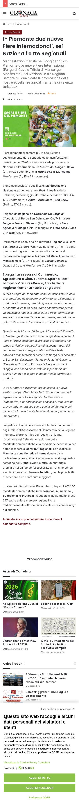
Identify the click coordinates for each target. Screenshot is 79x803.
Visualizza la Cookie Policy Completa (27, 762)
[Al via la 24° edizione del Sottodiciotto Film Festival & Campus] (58, 627)
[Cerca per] (74, 15)
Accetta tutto (39, 777)
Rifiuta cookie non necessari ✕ (56, 708)
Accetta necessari (39, 787)
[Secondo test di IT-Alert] (58, 590)
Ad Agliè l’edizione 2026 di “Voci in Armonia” (20, 605)
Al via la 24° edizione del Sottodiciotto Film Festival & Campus (57, 644)
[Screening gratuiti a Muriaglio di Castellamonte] (13, 697)
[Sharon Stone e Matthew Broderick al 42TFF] (20, 627)
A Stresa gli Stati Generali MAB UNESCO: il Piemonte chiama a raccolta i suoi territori (46, 678)
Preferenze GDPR (39, 797)
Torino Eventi (22, 24)
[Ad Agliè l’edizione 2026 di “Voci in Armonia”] (20, 590)
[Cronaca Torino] (24, 13)
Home (8, 24)
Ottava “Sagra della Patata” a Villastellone (32, 3)
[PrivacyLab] (25, 768)
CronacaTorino (15, 93)
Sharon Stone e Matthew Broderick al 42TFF (19, 642)
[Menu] (4, 15)
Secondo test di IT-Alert (57, 604)
